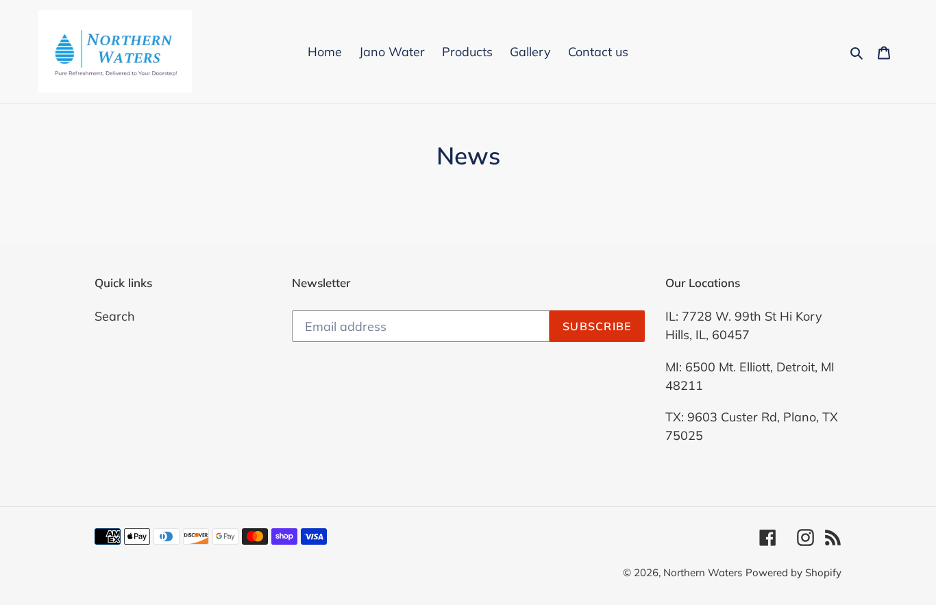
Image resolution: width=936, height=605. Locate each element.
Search (115, 316)
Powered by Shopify (793, 572)
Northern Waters (702, 572)
